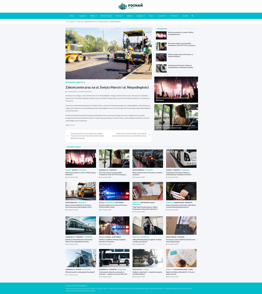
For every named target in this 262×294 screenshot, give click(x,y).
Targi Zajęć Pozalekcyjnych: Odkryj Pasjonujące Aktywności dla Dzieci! (145, 208)
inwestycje (80, 82)
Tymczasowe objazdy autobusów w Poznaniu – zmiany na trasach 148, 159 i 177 (113, 274)
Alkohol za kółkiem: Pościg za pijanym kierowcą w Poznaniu (112, 240)
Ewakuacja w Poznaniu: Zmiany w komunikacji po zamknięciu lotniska (180, 66)
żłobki (190, 269)
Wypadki (108, 237)
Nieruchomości (171, 237)
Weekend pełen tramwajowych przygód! (80, 272)
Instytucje (140, 16)
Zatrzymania (119, 202)
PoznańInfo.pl (81, 286)
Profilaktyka (137, 269)
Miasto (93, 16)
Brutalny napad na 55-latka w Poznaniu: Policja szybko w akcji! (113, 206)
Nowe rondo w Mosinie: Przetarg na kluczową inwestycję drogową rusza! (79, 206)
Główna (71, 16)
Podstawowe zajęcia (147, 202)
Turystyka (81, 16)
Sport (150, 16)
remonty (72, 125)
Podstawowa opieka (181, 269)
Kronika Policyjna (106, 16)
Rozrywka (161, 16)
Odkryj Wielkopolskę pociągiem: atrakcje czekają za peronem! (147, 240)
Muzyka (74, 170)
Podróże (169, 170)
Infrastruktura (71, 202)
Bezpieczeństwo (138, 170)
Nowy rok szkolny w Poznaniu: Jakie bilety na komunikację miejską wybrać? (181, 206)
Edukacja (136, 202)
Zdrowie (118, 16)
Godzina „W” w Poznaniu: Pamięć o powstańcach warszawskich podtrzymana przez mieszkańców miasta (129, 135)
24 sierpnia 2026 (72, 177)
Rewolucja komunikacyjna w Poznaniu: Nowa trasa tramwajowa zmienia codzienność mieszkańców (79, 241)
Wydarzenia (82, 170)
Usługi (129, 16)
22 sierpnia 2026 (173, 177)
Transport (113, 170)
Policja (101, 202)
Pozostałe (174, 16)
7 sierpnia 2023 (72, 91)
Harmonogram (179, 202)
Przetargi (180, 237)
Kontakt (185, 16)
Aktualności (71, 82)
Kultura (68, 170)
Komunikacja (103, 170)
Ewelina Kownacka (86, 91)
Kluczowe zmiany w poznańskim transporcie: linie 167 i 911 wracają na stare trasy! (181, 45)
